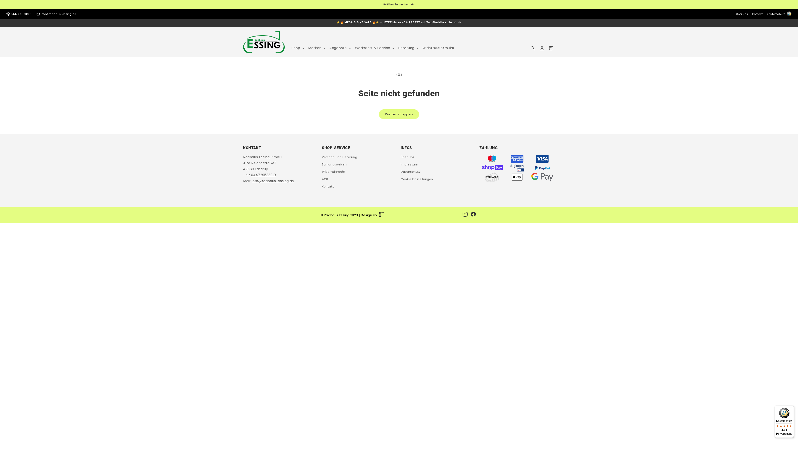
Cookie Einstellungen (417, 179)
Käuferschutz (776, 14)
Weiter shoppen (399, 114)
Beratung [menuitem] (406, 48)
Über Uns (742, 14)
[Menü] (791, 408)
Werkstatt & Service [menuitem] (372, 48)
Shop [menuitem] (296, 48)
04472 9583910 (21, 14)
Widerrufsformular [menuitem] (438, 48)
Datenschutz (411, 172)
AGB (325, 179)
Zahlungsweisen (334, 165)
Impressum (409, 165)
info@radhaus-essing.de (58, 14)
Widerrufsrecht (333, 172)
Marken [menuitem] (314, 48)
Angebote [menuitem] (338, 48)
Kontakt (757, 14)
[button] (532, 48)
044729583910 (263, 175)
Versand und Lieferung (339, 157)
